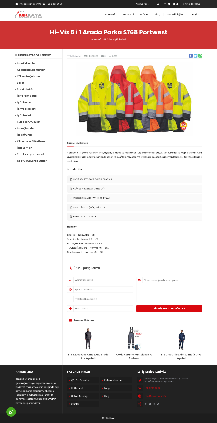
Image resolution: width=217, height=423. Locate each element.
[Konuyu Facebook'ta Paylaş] (191, 56)
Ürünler (144, 14)
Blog (157, 14)
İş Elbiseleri (120, 39)
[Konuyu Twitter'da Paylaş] (195, 56)
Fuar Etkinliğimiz (175, 14)
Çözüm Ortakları (80, 380)
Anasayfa (110, 14)
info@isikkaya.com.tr (30, 4)
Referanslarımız (113, 380)
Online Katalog (191, 4)
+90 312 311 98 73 (54, 4)
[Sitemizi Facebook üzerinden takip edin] (165, 4)
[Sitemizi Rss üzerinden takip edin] (177, 4)
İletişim (195, 14)
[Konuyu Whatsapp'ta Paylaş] (200, 56)
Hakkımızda (77, 388)
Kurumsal (128, 14)
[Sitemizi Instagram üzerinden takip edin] (173, 4)
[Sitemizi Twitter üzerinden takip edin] (169, 4)
